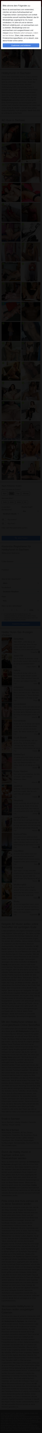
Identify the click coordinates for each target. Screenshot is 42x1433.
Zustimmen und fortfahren (21, 45)
